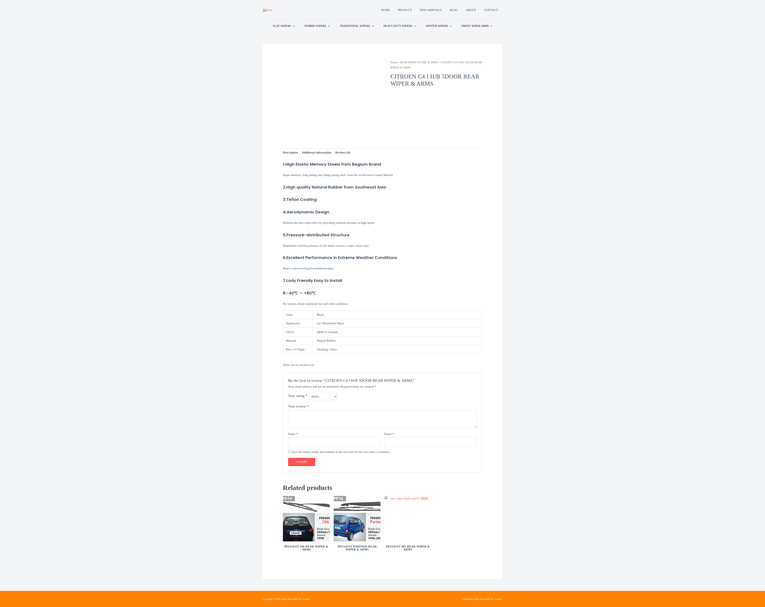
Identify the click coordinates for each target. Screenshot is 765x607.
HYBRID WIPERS (315, 25)
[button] (292, 25)
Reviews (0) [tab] (342, 152)
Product (405, 10)
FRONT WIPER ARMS (475, 25)
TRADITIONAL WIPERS (355, 25)
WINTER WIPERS (437, 25)
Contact (491, 10)
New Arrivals (431, 10)
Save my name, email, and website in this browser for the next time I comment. (340, 452)
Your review (298, 406)
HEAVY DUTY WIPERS (397, 25)
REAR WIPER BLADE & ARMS (419, 62)
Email (389, 434)
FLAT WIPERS (282, 25)
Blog (454, 10)
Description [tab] (290, 152)
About (471, 10)
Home (385, 10)
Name (293, 434)
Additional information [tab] (317, 152)
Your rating (297, 396)
